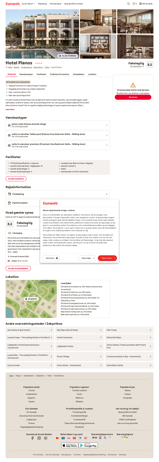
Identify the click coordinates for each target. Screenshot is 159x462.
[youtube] (45, 439)
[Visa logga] (63, 439)
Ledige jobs (31, 419)
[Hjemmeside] (13, 3)
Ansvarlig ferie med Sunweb (31, 416)
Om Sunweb (31, 412)
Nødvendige (86, 258)
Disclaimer (79, 427)
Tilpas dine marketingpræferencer (79, 423)
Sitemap (122, 454)
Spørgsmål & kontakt (127, 412)
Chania (127, 394)
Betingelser (66, 454)
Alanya (127, 390)
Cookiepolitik (79, 419)
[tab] (12, 74)
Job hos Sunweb (52, 454)
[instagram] (39, 439)
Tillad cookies (106, 258)
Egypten (31, 398)
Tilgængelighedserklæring (31, 427)
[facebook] (32, 439)
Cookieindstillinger (79, 416)
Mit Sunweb (127, 416)
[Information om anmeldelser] (143, 66)
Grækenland (31, 394)
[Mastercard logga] (57, 439)
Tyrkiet (31, 390)
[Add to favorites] (75, 12)
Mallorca (79, 398)
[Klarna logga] (69, 439)
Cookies (77, 454)
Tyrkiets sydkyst (79, 390)
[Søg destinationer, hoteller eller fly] (128, 3)
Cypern (31, 401)
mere (15, 252)
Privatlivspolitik (79, 412)
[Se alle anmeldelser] (140, 64)
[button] (42, 34)
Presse (31, 423)
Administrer (50, 258)
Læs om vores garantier (127, 423)
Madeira (79, 401)
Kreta (79, 394)
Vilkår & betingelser (127, 419)
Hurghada (127, 398)
